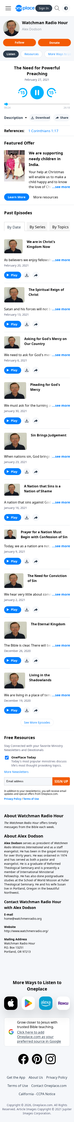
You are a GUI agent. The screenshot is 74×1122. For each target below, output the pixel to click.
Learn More (16, 197)
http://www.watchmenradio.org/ (26, 931)
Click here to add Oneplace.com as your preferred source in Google (39, 1037)
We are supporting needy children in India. (46, 158)
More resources (45, 197)
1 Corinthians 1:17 (43, 130)
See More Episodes (37, 722)
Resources (31, 54)
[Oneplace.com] (25, 8)
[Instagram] (50, 1059)
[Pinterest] (37, 1059)
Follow (19, 42)
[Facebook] (23, 1059)
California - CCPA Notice (37, 1094)
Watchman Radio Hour (45, 22)
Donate (54, 43)
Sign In (44, 8)
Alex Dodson (32, 29)
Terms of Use (17, 1085)
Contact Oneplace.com (49, 1085)
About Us (36, 1077)
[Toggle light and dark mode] (66, 8)
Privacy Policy (56, 1077)
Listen (11, 54)
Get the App (16, 1077)
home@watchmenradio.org (23, 919)
